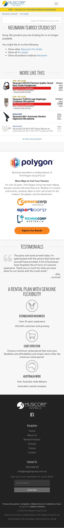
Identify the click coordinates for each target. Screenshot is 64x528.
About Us (32, 435)
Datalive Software (37, 506)
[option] (32, 87)
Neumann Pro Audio (31, 49)
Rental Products (32, 439)
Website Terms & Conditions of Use (46, 504)
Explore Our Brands (32, 230)
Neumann (42, 55)
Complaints (25, 504)
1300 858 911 (32, 467)
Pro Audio (24, 14)
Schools (32, 443)
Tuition (32, 448)
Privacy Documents (11, 504)
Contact (32, 452)
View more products (33, 139)
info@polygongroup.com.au (32, 471)
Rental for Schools (9, 14)
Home (32, 430)
